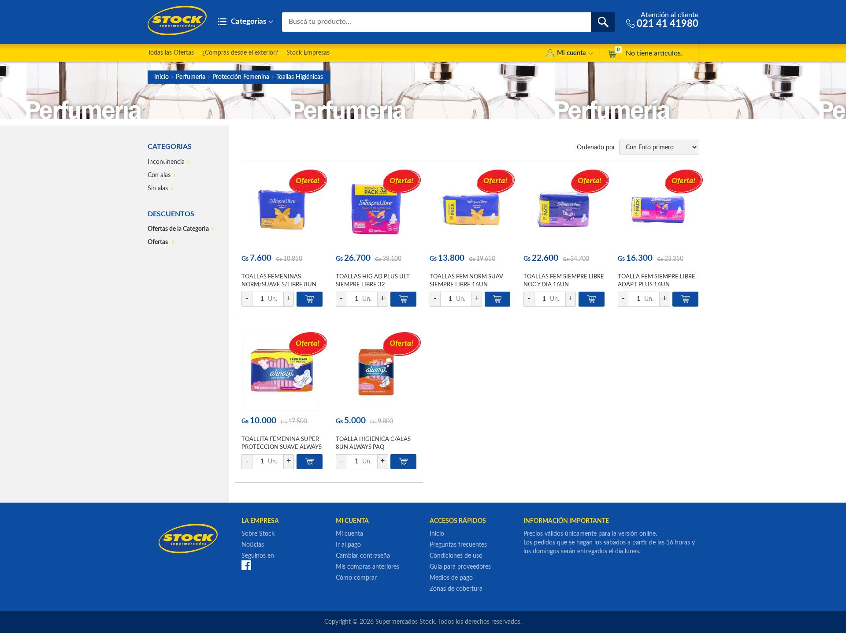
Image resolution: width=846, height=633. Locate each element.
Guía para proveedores (460, 567)
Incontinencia (166, 162)
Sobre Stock (258, 534)
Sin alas (158, 188)
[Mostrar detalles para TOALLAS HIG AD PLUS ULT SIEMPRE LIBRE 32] (376, 209)
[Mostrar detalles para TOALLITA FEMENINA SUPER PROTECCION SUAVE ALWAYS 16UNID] (281, 372)
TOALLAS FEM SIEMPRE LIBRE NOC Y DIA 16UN (563, 281)
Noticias (252, 545)
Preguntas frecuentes (458, 545)
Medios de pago (451, 578)
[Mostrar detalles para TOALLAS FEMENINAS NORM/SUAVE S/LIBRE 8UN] (281, 209)
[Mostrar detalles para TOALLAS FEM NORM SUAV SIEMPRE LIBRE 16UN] (470, 209)
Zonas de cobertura (456, 589)
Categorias (247, 21)
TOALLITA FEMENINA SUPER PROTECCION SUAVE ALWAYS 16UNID (281, 447)
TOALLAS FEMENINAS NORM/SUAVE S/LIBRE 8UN (278, 281)
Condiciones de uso (456, 556)
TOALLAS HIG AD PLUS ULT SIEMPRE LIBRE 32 (373, 281)
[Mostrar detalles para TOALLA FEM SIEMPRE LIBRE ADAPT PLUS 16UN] (658, 209)
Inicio (161, 77)
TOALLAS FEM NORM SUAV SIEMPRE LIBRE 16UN (466, 281)
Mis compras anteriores (367, 567)
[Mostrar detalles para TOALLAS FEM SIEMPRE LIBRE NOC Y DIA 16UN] (563, 209)
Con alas (159, 175)
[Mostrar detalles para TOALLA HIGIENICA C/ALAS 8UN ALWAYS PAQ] (376, 372)
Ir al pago (348, 545)
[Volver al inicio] (177, 20)
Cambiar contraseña (363, 556)
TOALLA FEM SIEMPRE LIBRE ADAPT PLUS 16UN (656, 281)
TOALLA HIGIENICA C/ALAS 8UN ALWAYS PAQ (373, 443)
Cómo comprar (356, 578)
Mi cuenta (571, 53)
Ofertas (158, 242)
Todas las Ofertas (171, 53)
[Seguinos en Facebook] (246, 565)
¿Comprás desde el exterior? (240, 53)
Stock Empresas (308, 53)
